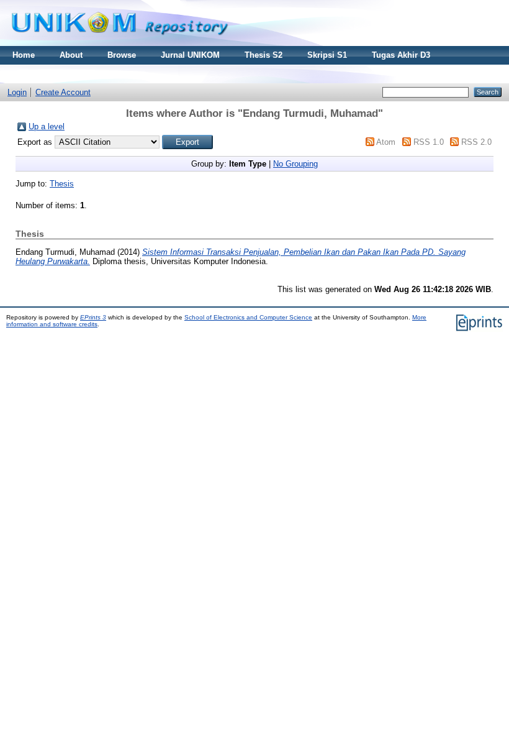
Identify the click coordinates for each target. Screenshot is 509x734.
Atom (385, 142)
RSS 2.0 (476, 142)
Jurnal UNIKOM (190, 55)
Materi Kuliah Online (51, 73)
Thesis (62, 183)
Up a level (47, 126)
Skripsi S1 (327, 55)
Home (23, 55)
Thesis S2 (263, 55)
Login (17, 92)
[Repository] (120, 43)
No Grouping (295, 163)
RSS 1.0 (428, 142)
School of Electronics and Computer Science (248, 317)
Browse (121, 55)
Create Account (63, 92)
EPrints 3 (93, 317)
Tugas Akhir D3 (401, 55)
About (71, 55)
